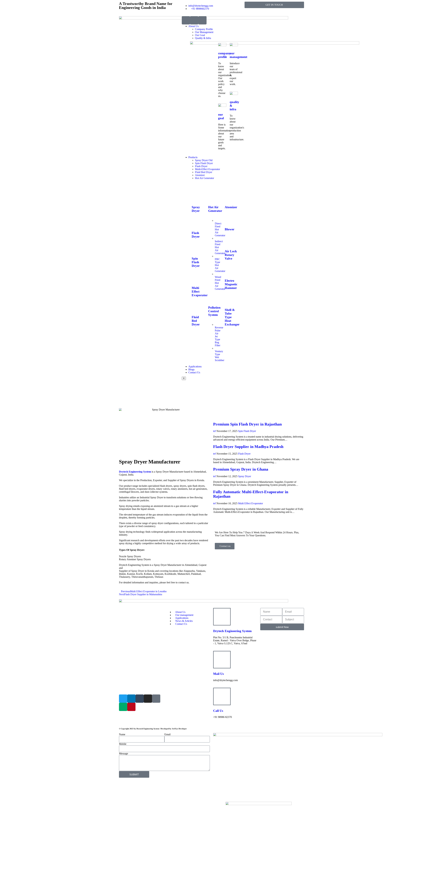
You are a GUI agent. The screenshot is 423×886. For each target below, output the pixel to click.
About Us (193, 26)
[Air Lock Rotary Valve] (229, 242)
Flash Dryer (201, 166)
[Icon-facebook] (156, 698)
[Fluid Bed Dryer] (196, 307)
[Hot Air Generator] (212, 198)
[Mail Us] (222, 659)
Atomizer (200, 175)
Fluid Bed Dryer (203, 172)
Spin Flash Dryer (204, 163)
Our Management (204, 32)
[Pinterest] (131, 707)
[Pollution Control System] (212, 298)
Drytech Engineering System (135, 471)
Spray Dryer (196, 209)
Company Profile (204, 29)
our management (238, 55)
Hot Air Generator (204, 178)
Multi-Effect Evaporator (207, 169)
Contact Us (194, 372)
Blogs (191, 369)
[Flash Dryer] (196, 223)
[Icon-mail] (202, 20)
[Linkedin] (131, 698)
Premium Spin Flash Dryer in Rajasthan (247, 424)
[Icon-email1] (194, 20)
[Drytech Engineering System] (222, 616)
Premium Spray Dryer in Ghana (240, 469)
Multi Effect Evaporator (250, 503)
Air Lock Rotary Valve (231, 254)
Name (122, 734)
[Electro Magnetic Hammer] (229, 271)
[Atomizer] (229, 198)
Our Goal (200, 35)
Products (192, 157)
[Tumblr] (139, 698)
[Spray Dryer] (196, 198)
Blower (229, 229)
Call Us (218, 710)
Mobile (122, 744)
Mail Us (218, 673)
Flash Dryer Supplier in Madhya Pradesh (248, 446)
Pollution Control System (214, 311)
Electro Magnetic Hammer (231, 284)
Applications (195, 366)
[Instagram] (148, 698)
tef (214, 431)
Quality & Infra (203, 38)
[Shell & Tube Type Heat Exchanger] (229, 300)
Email (167, 734)
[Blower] (229, 219)
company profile (224, 55)
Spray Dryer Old (203, 160)
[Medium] (123, 707)
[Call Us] (222, 696)
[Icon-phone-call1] (186, 20)
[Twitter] (123, 698)
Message (123, 753)
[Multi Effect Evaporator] (196, 278)
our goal (221, 116)
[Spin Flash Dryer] (196, 249)
